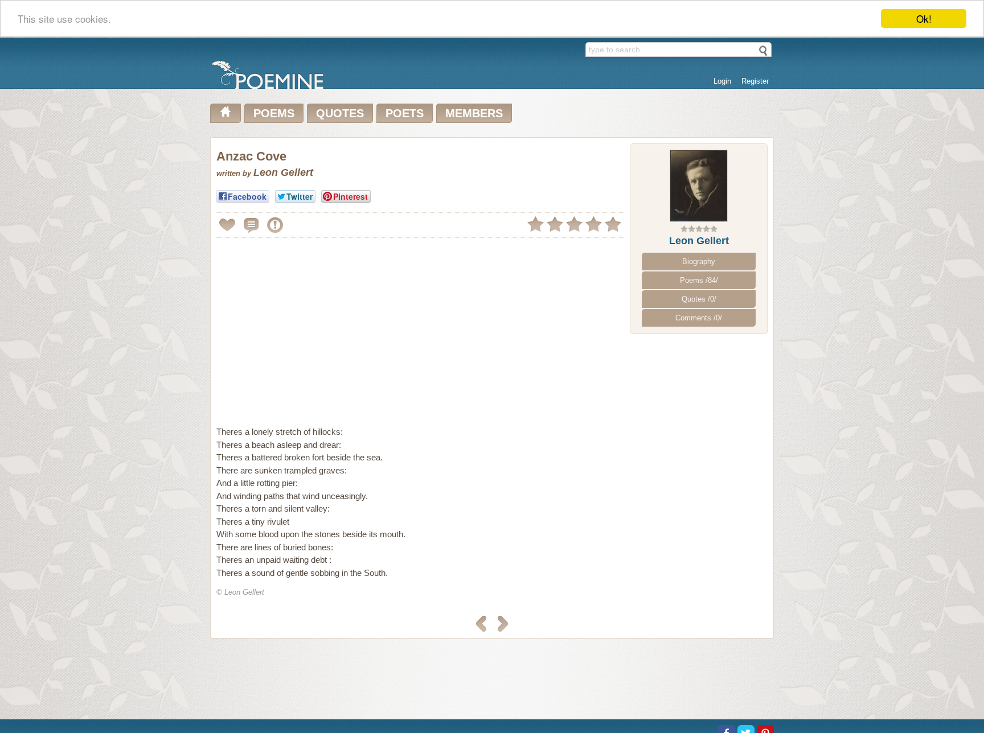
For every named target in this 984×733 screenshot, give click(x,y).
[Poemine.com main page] (225, 113)
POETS (405, 113)
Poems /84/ (699, 280)
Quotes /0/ (699, 299)
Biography (698, 261)
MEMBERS (474, 113)
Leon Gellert (699, 240)
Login (722, 81)
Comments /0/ (698, 318)
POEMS (273, 113)
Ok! (924, 18)
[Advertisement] (312, 321)
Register (755, 81)
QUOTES (340, 113)
